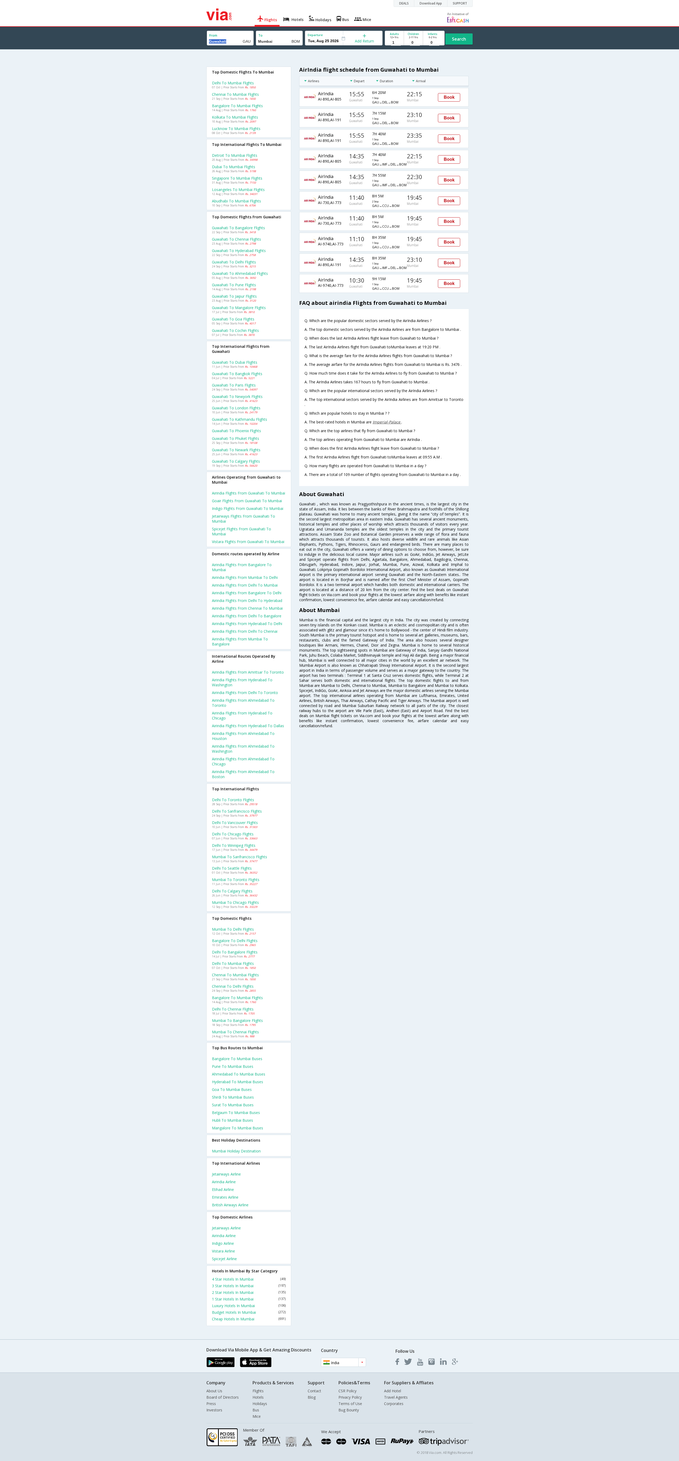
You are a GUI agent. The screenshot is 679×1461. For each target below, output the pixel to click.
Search (459, 39)
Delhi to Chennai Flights (233, 1009)
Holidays (260, 1403)
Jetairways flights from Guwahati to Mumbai (243, 519)
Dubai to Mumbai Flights (233, 166)
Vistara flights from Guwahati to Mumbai (248, 541)
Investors (214, 1409)
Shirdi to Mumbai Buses (233, 1097)
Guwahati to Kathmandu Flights (239, 419)
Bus (256, 1409)
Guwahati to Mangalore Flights (239, 307)
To (260, 35)
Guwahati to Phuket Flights (235, 438)
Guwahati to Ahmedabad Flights (240, 273)
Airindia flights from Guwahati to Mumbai (248, 493)
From (213, 35)
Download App (431, 3)
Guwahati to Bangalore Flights (238, 227)
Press (211, 1403)
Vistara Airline (223, 1251)
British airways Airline (230, 1204)
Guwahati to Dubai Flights (234, 362)
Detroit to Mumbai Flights (234, 155)
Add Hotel (392, 1390)
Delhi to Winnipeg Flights (233, 845)
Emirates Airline (225, 1197)
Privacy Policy (350, 1397)
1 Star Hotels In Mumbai (249, 1299)
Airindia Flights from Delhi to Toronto (245, 692)
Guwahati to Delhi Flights (234, 262)
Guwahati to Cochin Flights (235, 330)
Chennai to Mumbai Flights (235, 94)
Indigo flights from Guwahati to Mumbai (247, 508)
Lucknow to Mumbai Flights (236, 128)
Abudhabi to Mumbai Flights (236, 200)
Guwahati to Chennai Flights (236, 239)
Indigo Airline (223, 1243)
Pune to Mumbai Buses (232, 1066)
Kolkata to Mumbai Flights (235, 117)
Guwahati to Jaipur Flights (234, 296)
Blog (312, 1397)
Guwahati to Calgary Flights (236, 461)
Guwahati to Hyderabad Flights (239, 250)
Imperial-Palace (387, 421)
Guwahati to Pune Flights (234, 284)
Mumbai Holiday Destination (236, 1151)
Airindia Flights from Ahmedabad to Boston (243, 774)
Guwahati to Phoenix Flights (236, 430)
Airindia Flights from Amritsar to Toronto (248, 672)
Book (449, 97)
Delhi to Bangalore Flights (235, 952)
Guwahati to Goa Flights (233, 319)
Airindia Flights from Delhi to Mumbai (245, 585)
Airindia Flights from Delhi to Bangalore (246, 615)
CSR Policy (347, 1390)
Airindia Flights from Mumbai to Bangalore (240, 641)
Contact (314, 1390)
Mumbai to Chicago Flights (235, 902)
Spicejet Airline (224, 1258)
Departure (315, 35)
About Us (214, 1390)
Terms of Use (350, 1403)
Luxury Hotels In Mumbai (249, 1305)
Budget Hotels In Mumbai (249, 1312)
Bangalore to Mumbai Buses (237, 1058)
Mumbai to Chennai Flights (235, 1031)
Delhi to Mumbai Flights (233, 82)
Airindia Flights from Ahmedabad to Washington (243, 749)
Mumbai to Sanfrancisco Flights (239, 856)
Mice (257, 1416)
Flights (258, 1390)
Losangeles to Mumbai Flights (238, 189)
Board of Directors (222, 1397)
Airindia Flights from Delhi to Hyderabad (247, 600)
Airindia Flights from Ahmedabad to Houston (243, 736)
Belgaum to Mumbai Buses (236, 1112)
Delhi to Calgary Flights (232, 891)
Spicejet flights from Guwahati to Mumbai (241, 531)
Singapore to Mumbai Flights (237, 178)
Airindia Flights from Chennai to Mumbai (247, 608)
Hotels (258, 1397)
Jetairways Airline (226, 1174)
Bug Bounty (348, 1409)
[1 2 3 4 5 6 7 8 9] (394, 42)
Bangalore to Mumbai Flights (237, 105)
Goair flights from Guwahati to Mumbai (247, 500)
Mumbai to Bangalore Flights (237, 1020)
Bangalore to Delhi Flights (235, 940)
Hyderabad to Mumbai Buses (237, 1081)
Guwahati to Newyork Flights (237, 396)
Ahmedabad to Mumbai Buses (238, 1074)
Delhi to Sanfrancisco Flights (237, 811)
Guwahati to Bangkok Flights (237, 373)
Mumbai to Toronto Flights (235, 879)
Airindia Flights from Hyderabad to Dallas (248, 725)
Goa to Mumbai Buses (232, 1089)
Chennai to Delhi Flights (233, 986)
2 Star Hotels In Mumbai (249, 1292)
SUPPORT (460, 3)
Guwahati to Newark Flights (236, 449)
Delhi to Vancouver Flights (235, 822)
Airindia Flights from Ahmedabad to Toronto (243, 703)
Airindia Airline (224, 1181)
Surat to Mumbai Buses (233, 1104)
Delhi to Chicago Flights (233, 833)
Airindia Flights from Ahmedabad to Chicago (243, 761)
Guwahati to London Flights (236, 407)
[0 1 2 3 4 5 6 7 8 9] (413, 42)
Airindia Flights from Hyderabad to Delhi (247, 623)
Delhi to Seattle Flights (232, 868)
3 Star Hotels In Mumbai (249, 1285)
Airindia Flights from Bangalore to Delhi (246, 592)
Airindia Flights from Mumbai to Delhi (245, 577)
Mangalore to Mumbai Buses (237, 1127)
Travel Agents (396, 1397)
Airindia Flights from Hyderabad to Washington (242, 682)
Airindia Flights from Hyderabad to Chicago (242, 715)
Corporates (393, 1403)
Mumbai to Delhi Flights (233, 929)
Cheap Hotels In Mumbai (249, 1318)
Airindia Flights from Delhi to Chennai (244, 631)
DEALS (404, 3)
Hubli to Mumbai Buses (232, 1120)
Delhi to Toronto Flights (233, 799)
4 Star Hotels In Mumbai (249, 1279)
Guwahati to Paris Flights (234, 385)
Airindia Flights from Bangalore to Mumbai (242, 567)
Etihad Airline (223, 1189)
